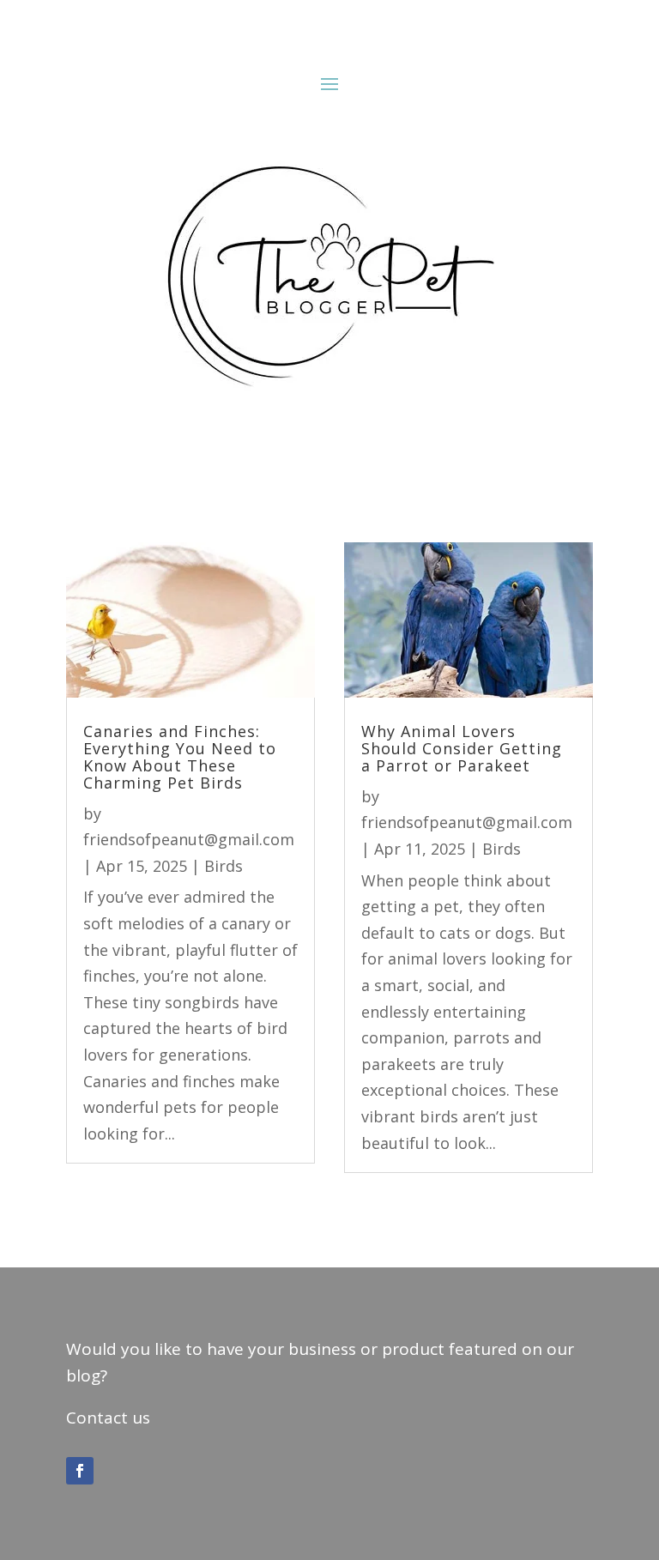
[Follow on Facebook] (80, 1470)
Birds (223, 866)
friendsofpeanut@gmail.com (188, 839)
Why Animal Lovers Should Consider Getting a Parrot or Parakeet (461, 748)
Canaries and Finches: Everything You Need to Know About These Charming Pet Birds (179, 756)
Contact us (108, 1417)
